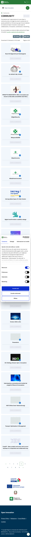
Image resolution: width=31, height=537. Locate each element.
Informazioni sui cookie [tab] (23, 241)
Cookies (3, 522)
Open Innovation (9, 8)
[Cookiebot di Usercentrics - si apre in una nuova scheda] (22, 237)
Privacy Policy (5, 518)
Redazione (14, 518)
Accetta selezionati (15, 293)
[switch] (27, 272)
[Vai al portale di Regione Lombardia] (5, 2)
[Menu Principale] (3, 8)
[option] (15, 52)
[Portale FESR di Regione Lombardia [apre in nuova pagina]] (15, 480)
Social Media (21, 518)
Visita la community (15, 58)
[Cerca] (27, 8)
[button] (16, 36)
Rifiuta (15, 298)
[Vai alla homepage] (1, 13)
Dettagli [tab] (12, 241)
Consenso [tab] (4, 241)
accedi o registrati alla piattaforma (15, 32)
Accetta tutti (15, 288)
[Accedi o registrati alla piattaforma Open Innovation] (25, 2)
